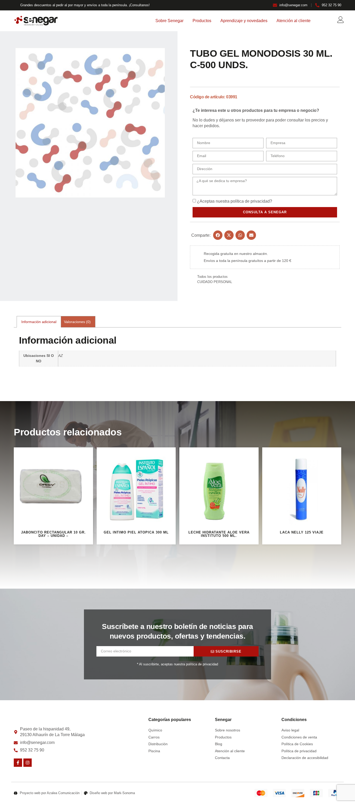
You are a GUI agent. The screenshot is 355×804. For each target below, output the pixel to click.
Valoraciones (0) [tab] (77, 322)
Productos (202, 20)
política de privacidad (250, 201)
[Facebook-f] (18, 762)
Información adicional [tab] (38, 322)
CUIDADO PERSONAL (214, 282)
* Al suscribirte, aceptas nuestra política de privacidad (177, 664)
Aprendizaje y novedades (243, 20)
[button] (217, 235)
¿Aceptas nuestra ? (234, 201)
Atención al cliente (294, 20)
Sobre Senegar (169, 20)
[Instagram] (27, 762)
